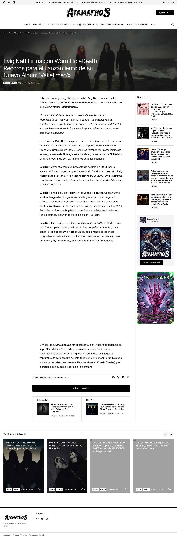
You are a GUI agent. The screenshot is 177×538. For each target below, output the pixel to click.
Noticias (47, 2)
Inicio (5, 33)
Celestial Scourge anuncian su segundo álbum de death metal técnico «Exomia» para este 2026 (161, 154)
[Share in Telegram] (123, 377)
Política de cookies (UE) (36, 535)
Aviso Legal (7, 535)
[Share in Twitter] (118, 377)
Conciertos (39, 2)
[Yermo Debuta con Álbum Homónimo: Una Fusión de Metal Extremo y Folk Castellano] (56, 409)
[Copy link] (128, 377)
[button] (168, 2)
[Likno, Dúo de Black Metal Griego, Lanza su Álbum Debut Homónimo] (67, 466)
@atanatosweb (153, 219)
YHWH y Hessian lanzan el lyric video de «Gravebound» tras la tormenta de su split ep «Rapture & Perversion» (161, 133)
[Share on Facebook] (113, 377)
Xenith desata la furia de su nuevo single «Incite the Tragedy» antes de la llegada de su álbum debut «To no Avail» (162, 199)
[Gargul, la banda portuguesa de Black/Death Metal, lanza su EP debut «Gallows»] (153, 466)
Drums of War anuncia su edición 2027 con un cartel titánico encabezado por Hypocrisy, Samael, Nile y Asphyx (92, 2)
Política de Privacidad (20, 535)
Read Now (138, 2)
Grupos (11, 33)
